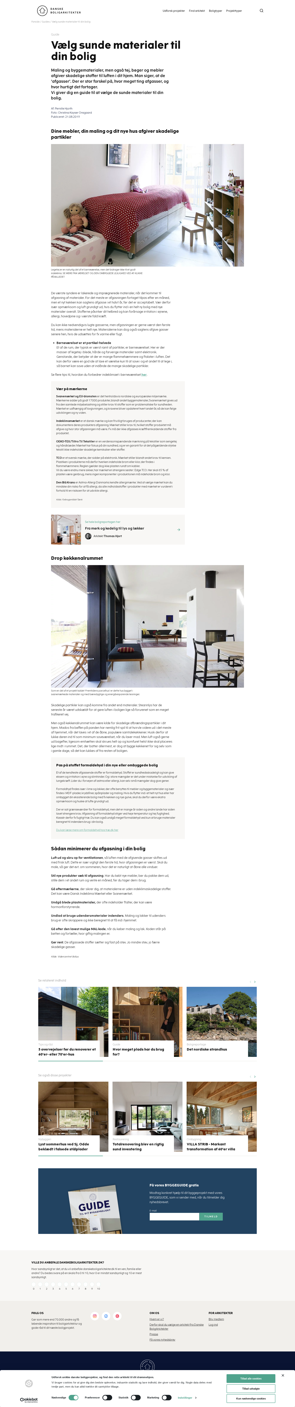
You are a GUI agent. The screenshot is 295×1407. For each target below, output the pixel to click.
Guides (46, 21)
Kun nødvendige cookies (251, 1398)
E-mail (153, 1210)
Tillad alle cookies (251, 1378)
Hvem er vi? (157, 1319)
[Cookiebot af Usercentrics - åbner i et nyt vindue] (29, 1400)
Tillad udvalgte (251, 1388)
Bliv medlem (216, 1319)
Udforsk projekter (174, 11)
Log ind (213, 1325)
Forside (35, 21)
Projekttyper (234, 11)
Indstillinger (185, 1397)
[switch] (104, 1397)
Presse (154, 1334)
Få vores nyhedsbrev (162, 1340)
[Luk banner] (283, 1375)
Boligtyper (215, 11)
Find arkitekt (197, 11)
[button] (255, 981)
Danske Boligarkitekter (58, 10)
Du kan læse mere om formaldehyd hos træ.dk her (87, 830)
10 (98, 1288)
